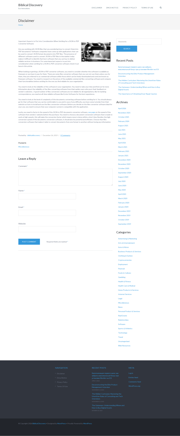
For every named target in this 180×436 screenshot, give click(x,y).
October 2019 (123, 220)
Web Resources (124, 346)
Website (22, 223)
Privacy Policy (130, 8)
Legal (120, 298)
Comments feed (135, 382)
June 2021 (122, 134)
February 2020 (123, 203)
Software (121, 324)
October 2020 (123, 168)
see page (91, 112)
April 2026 (122, 108)
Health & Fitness (124, 281)
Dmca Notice (112, 8)
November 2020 (124, 164)
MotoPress (61, 423)
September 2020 (124, 173)
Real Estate (122, 316)
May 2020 (122, 190)
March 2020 (122, 198)
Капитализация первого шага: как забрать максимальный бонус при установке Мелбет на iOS (105, 375)
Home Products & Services (128, 290)
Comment (22, 166)
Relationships (123, 320)
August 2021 (123, 125)
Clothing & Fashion (125, 256)
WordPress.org (134, 386)
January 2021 (123, 155)
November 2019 (124, 215)
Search (126, 49)
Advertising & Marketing (127, 239)
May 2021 (122, 138)
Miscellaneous (23, 147)
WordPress (87, 423)
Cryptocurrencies (125, 260)
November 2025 (124, 113)
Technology (122, 333)
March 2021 (122, 147)
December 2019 (124, 211)
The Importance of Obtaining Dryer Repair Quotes (137, 94)
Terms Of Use (147, 8)
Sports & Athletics (125, 328)
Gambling (121, 277)
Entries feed (133, 377)
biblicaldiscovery (33, 135)
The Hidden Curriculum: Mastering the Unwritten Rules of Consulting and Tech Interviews (107, 396)
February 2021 (123, 151)
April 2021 (122, 143)
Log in (131, 373)
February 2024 (123, 121)
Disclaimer (97, 8)
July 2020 (121, 181)
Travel (120, 337)
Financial (121, 269)
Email (20, 207)
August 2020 (123, 177)
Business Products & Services (129, 251)
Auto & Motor (123, 247)
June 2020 (122, 185)
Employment (123, 264)
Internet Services (125, 294)
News (120, 307)
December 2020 (124, 160)
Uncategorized (123, 341)
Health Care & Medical (126, 286)
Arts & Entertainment (126, 243)
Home (20, 25)
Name (21, 190)
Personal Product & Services (129, 311)
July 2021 (121, 130)
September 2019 (124, 224)
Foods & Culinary (124, 273)
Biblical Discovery (39, 423)
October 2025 (123, 117)
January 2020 (123, 207)
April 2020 (122, 194)
